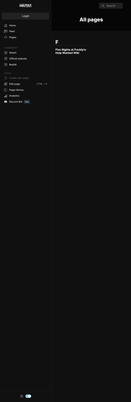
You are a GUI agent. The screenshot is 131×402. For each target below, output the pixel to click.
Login (25, 16)
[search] (111, 6)
